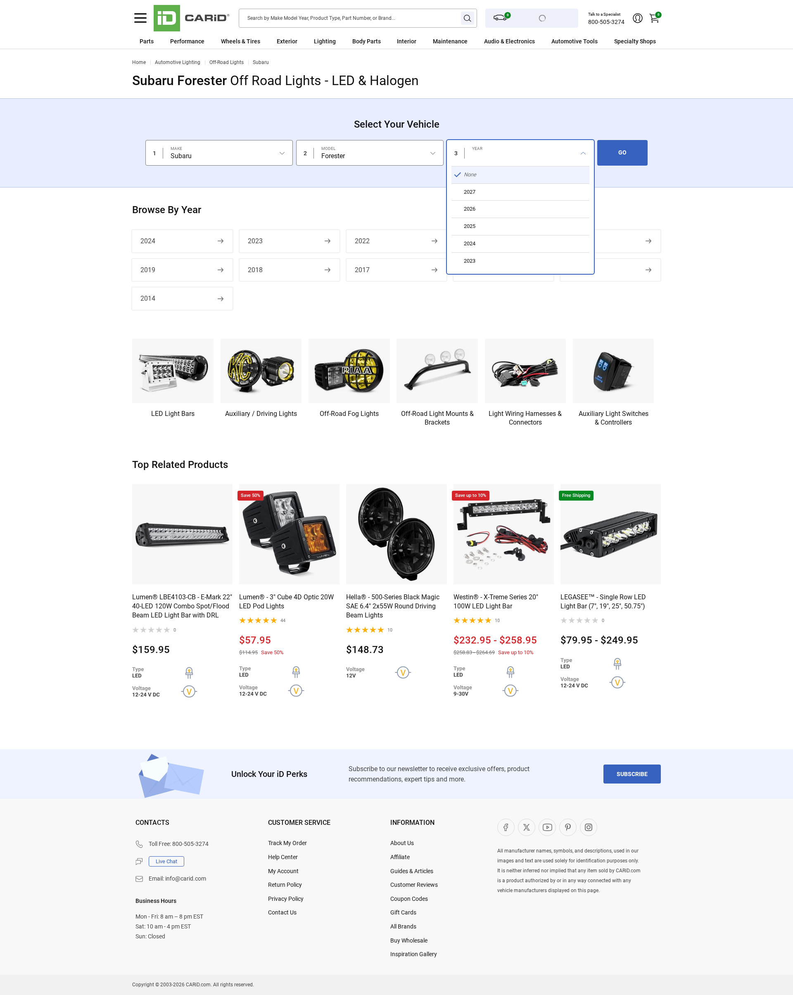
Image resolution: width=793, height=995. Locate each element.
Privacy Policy (286, 898)
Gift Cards (403, 912)
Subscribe (632, 774)
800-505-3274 (606, 22)
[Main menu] (140, 18)
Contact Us (282, 912)
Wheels (230, 41)
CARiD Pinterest (568, 827)
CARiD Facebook (506, 827)
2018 (255, 270)
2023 (255, 241)
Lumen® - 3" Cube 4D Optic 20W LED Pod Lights (286, 601)
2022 (362, 241)
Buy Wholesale (408, 940)
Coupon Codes (409, 898)
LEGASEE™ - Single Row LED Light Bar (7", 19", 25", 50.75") (603, 601)
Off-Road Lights (226, 62)
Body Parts (366, 41)
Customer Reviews (414, 884)
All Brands (403, 926)
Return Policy (285, 884)
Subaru (261, 62)
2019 (147, 270)
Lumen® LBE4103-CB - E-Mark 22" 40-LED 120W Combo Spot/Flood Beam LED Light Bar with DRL (182, 606)
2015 (576, 270)
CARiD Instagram (588, 827)
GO (622, 152)
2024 (147, 241)
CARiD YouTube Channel (547, 827)
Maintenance (450, 41)
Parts (147, 41)
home (139, 62)
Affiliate (400, 857)
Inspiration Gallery (413, 954)
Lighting (325, 41)
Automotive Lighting (177, 62)
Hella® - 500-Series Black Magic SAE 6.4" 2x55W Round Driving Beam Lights (392, 606)
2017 (362, 270)
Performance (187, 41)
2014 (147, 298)
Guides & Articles (411, 871)
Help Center (283, 857)
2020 (576, 241)
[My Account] (637, 18)
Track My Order (287, 843)
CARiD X (526, 827)
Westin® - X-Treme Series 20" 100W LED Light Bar (495, 601)
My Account (283, 871)
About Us (402, 843)
